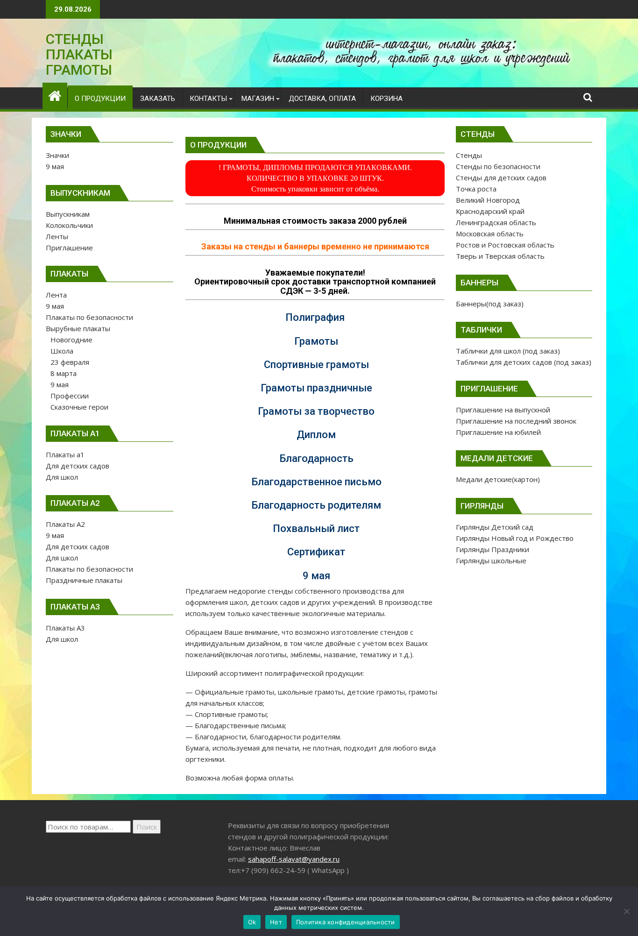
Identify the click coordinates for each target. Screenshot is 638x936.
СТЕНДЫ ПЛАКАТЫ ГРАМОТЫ (79, 54)
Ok (252, 922)
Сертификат (316, 552)
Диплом (316, 434)
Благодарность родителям (316, 505)
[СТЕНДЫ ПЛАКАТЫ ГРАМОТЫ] (55, 94)
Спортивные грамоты (316, 364)
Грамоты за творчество (316, 411)
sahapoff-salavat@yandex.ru (294, 859)
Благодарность (316, 458)
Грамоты (316, 341)
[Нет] (626, 911)
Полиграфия (315, 317)
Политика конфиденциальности (345, 922)
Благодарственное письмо (316, 482)
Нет (276, 922)
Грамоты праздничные (316, 388)
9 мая (316, 575)
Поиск (146, 826)
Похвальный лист (316, 528)
